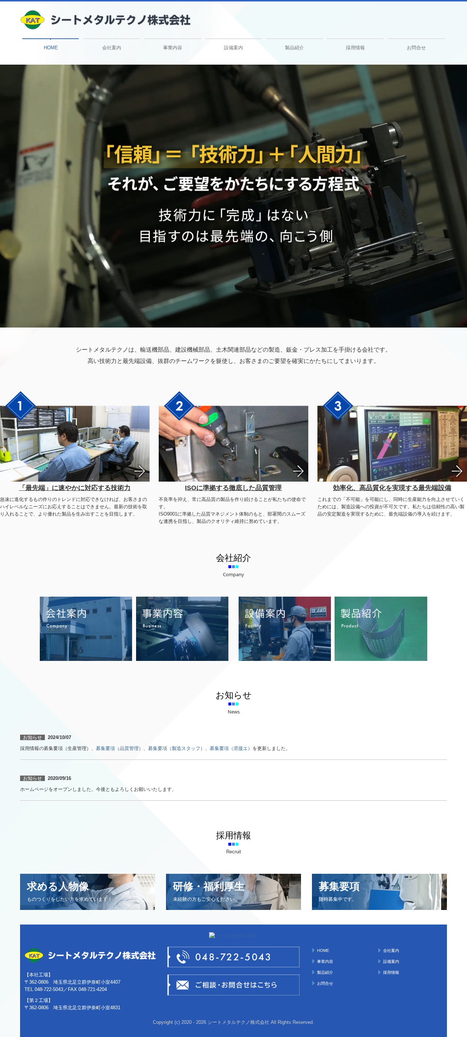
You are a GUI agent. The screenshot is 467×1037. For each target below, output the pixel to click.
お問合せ (416, 47)
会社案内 (111, 47)
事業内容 (172, 47)
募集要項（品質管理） (119, 748)
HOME (51, 47)
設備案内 (233, 47)
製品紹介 (294, 47)
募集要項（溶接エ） (231, 748)
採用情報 (355, 47)
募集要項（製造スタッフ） (176, 748)
